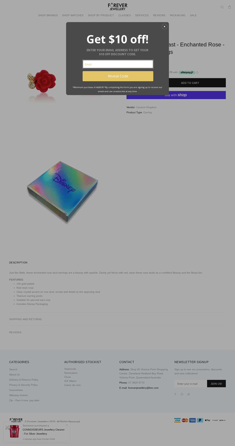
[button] (164, 26)
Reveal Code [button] (118, 76)
